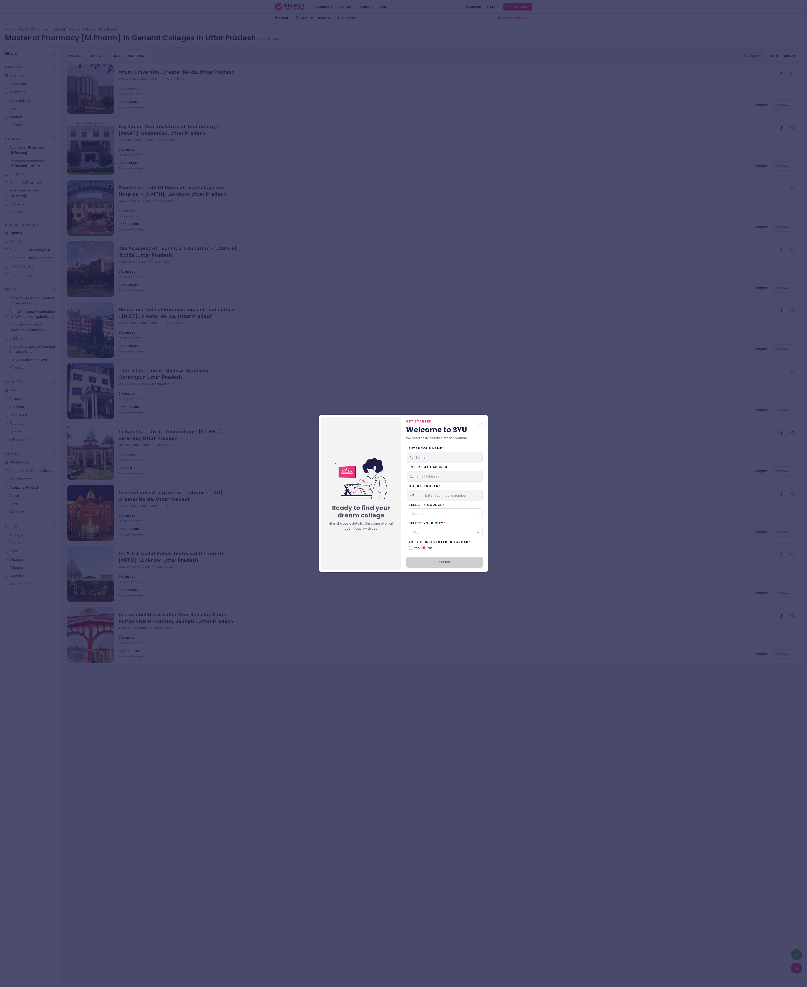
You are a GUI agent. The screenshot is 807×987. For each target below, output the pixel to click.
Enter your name (425, 448)
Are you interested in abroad (439, 542)
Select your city (426, 523)
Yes (417, 548)
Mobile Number (424, 486)
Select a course (425, 505)
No (430, 548)
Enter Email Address (429, 467)
